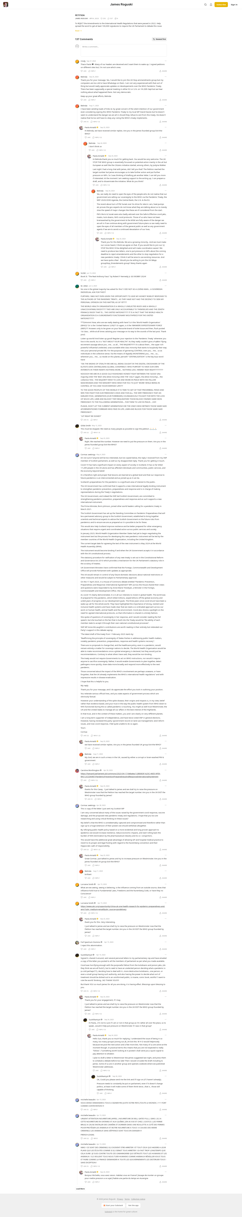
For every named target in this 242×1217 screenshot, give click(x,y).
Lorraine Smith (87, 884)
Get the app (133, 1205)
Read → (78, 30)
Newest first (161, 39)
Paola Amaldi (90, 127)
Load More (80, 1189)
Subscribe (221, 4)
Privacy (120, 1199)
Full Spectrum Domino (90, 942)
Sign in (234, 4)
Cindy (83, 61)
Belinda (84, 76)
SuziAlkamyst (86, 954)
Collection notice (138, 1199)
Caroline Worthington (90, 770)
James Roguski (81, 18)
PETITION (80, 15)
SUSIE (83, 273)
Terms (127, 1199)
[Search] (205, 4)
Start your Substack (114, 1205)
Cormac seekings (88, 454)
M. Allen (84, 286)
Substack (108, 1211)
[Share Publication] (211, 4)
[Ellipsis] (166, 61)
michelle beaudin (88, 1099)
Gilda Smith (86, 425)
